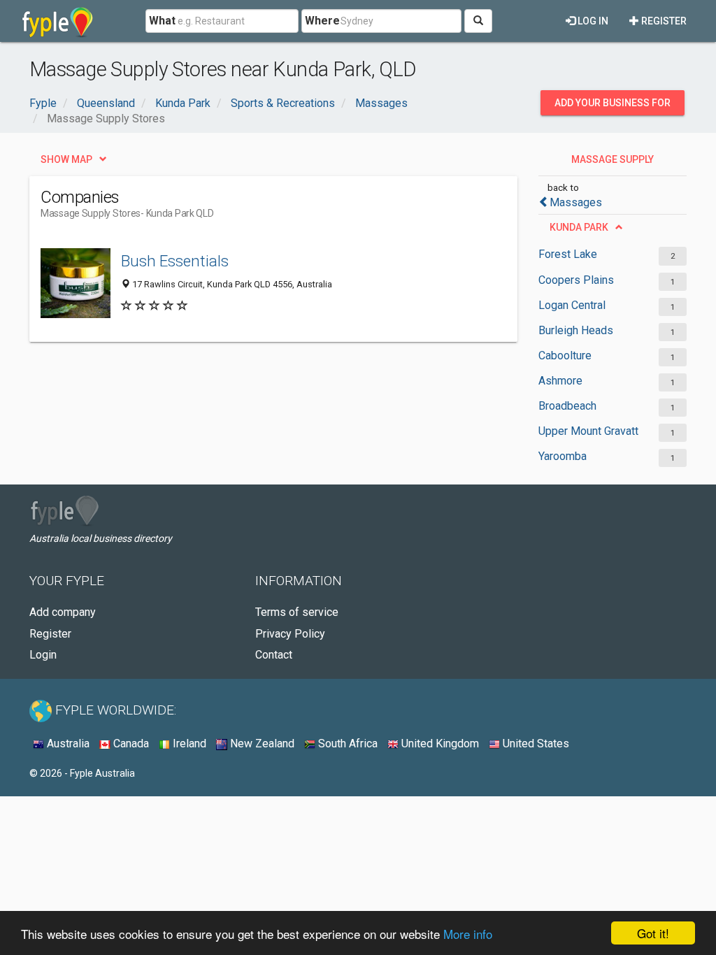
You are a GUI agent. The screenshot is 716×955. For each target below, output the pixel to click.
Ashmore (560, 380)
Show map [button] (66, 159)
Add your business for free (612, 106)
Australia (67, 743)
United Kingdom (439, 743)
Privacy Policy (290, 633)
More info (467, 933)
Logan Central (572, 305)
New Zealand (260, 743)
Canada (129, 743)
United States (534, 743)
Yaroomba (562, 456)
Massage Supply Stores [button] (612, 163)
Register (663, 21)
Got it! (653, 933)
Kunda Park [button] (579, 227)
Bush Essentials (175, 261)
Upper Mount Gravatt (588, 431)
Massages (576, 202)
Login (43, 654)
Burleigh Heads (575, 330)
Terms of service (296, 612)
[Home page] (57, 20)
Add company (62, 612)
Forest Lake (567, 254)
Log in (591, 21)
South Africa (346, 743)
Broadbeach (567, 405)
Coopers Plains (576, 280)
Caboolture (565, 355)
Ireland (188, 743)
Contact (273, 654)
